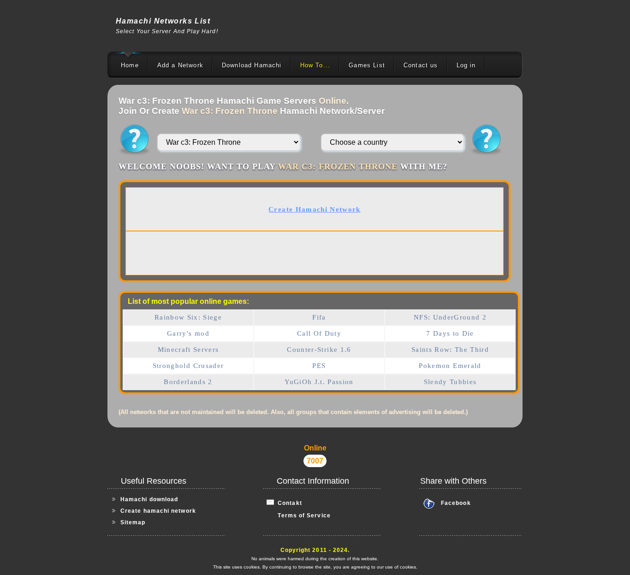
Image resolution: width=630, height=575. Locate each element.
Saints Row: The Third (450, 349)
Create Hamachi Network (314, 209)
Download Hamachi (252, 65)
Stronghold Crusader (188, 365)
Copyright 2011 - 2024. (315, 550)
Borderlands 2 (188, 381)
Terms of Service (299, 515)
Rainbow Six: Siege (188, 317)
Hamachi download (149, 499)
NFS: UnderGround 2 (450, 317)
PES (319, 365)
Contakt (288, 503)
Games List (367, 65)
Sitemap (133, 522)
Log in (466, 65)
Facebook (456, 503)
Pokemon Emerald (450, 365)
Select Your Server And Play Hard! (167, 31)
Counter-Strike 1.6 (319, 349)
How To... (315, 65)
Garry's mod (188, 333)
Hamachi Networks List (163, 21)
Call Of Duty (319, 333)
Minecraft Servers (188, 349)
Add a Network (180, 65)
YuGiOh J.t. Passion (319, 381)
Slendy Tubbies (450, 381)
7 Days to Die (450, 333)
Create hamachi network (158, 511)
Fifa (319, 317)
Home (130, 65)
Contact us (421, 65)
